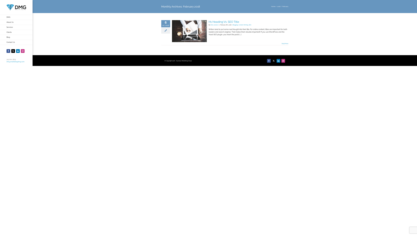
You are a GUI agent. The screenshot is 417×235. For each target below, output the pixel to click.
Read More (285, 43)
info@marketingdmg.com (15, 62)
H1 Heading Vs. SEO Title (224, 21)
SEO (250, 25)
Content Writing (243, 25)
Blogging (235, 25)
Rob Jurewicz (215, 25)
